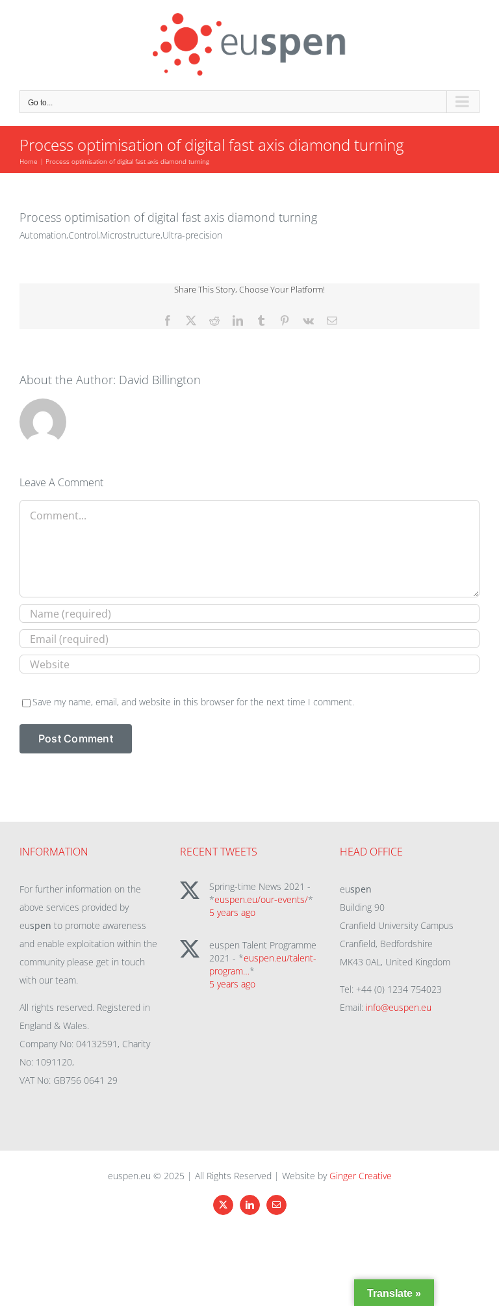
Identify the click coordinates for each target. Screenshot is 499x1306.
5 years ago (232, 912)
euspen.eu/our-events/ (261, 899)
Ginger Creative (360, 1175)
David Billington (160, 379)
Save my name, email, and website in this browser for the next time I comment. (193, 702)
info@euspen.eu (398, 1007)
